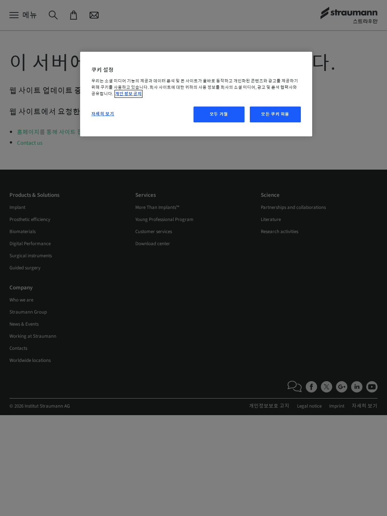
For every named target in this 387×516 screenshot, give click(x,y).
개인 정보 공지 (128, 94)
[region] (196, 94)
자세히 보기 (102, 114)
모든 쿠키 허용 (275, 114)
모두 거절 (219, 114)
